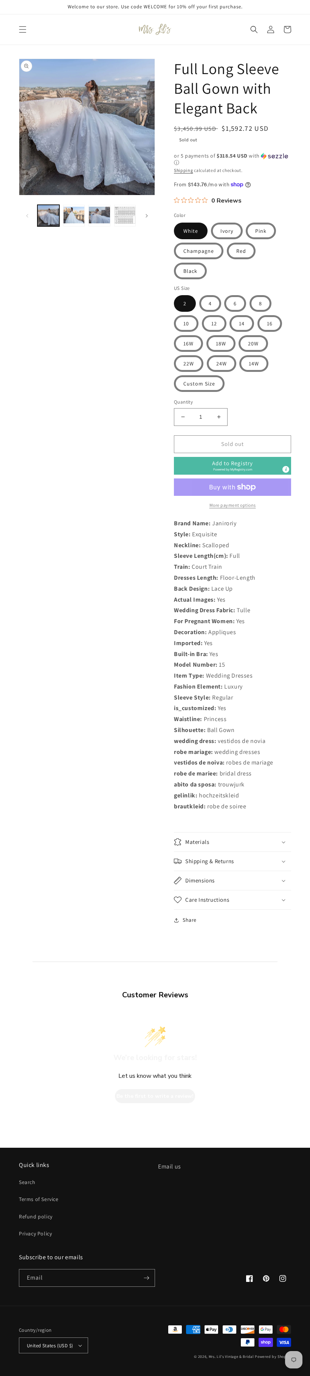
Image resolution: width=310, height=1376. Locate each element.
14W (254, 363)
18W (221, 343)
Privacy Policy (35, 1233)
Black (190, 271)
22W (188, 363)
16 (270, 323)
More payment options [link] (232, 505)
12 (214, 323)
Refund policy (36, 1216)
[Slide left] (27, 215)
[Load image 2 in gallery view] (74, 216)
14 (242, 323)
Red (241, 251)
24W (221, 363)
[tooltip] (285, 469)
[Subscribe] (146, 1278)
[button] (22, 29)
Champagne (198, 251)
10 (186, 323)
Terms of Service (39, 1199)
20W (253, 343)
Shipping (183, 170)
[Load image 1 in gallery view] (48, 216)
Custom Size (199, 383)
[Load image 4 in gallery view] (125, 216)
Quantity (183, 402)
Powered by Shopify (273, 1356)
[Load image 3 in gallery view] (99, 216)
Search (27, 1182)
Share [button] (190, 919)
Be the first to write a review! (155, 1096)
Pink (261, 231)
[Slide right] (146, 215)
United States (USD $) (50, 1345)
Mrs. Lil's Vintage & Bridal (231, 1356)
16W (188, 343)
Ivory (226, 231)
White (190, 231)
